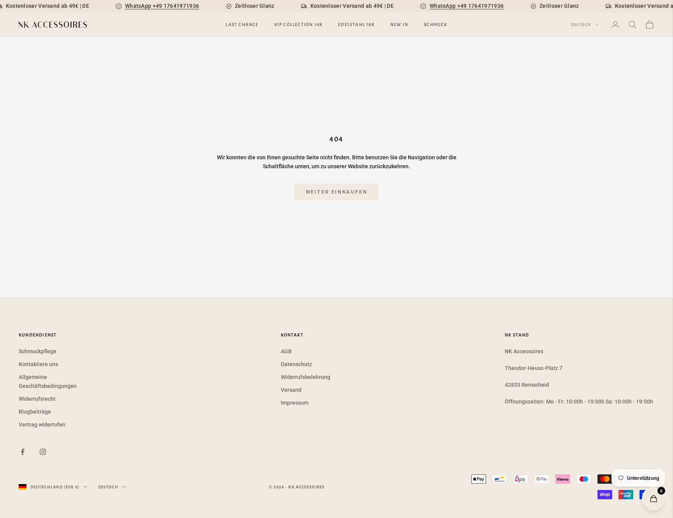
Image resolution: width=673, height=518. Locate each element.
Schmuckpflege (37, 351)
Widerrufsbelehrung (305, 377)
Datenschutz (296, 364)
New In (399, 24)
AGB (286, 351)
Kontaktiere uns (38, 364)
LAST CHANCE (242, 24)
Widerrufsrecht (37, 399)
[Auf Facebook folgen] (22, 452)
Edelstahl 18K (356, 24)
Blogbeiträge (35, 412)
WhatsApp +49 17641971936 (162, 6)
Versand (291, 390)
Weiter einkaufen (337, 192)
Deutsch (581, 24)
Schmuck (435, 24)
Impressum (294, 403)
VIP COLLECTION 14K (298, 24)
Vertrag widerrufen (42, 424)
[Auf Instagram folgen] (43, 452)
